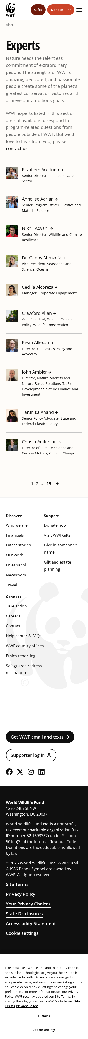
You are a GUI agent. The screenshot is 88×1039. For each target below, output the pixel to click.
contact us (17, 148)
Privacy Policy (21, 894)
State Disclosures (24, 913)
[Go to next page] (57, 483)
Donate (57, 9)
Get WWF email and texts (37, 737)
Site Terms (17, 884)
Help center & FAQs (24, 635)
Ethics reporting (20, 655)
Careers (13, 616)
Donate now (55, 525)
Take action (16, 606)
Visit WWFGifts (57, 535)
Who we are (17, 525)
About (11, 25)
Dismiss (44, 1016)
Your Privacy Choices (28, 904)
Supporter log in (28, 755)
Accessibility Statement (31, 923)
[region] (44, 996)
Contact (13, 625)
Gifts (38, 9)
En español (16, 565)
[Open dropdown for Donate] (70, 9)
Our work (14, 555)
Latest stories (18, 545)
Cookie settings (22, 933)
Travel (11, 585)
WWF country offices (25, 645)
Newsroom (16, 575)
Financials (15, 535)
